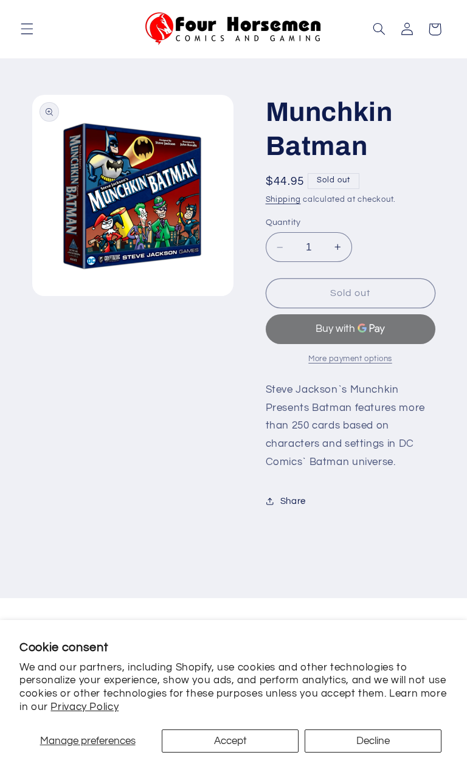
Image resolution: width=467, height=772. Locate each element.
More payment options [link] (350, 359)
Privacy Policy (84, 706)
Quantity (283, 222)
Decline (373, 741)
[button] (27, 29)
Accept (230, 741)
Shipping (283, 200)
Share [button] (293, 501)
